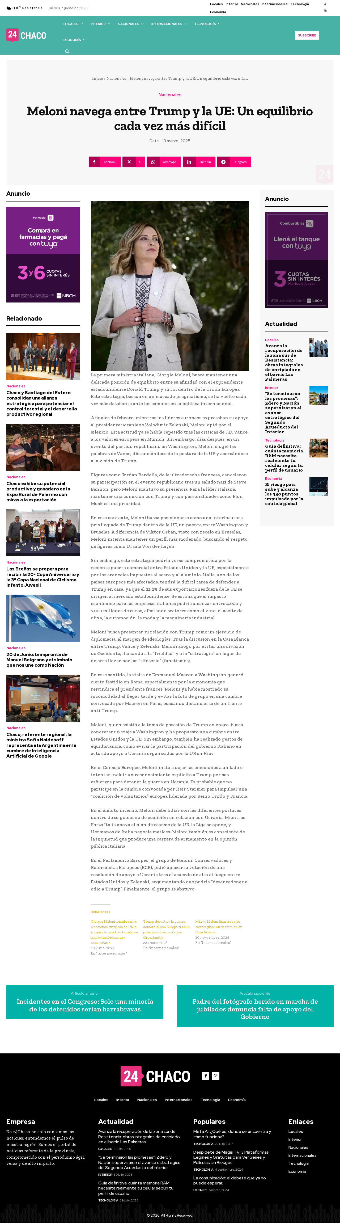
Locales (272, 340)
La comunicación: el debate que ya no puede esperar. (229, 1180)
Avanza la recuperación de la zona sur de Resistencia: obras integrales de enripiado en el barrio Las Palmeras (284, 362)
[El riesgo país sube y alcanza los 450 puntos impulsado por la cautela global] (318, 486)
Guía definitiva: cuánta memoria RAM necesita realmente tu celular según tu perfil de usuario (284, 458)
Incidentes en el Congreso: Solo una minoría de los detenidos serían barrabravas (85, 1005)
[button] (67, 51)
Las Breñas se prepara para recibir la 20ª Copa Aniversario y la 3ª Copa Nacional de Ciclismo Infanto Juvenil (42, 577)
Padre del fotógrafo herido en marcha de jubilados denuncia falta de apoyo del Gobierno (255, 1009)
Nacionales (116, 78)
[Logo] (26, 35)
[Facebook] (325, 5)
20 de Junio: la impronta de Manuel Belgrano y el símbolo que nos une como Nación (39, 660)
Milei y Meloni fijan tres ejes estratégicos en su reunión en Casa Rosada (218, 926)
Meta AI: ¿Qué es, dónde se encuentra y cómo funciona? (232, 1134)
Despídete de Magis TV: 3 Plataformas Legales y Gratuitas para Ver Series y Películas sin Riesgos (231, 1157)
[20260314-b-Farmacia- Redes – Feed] (43, 254)
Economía (273, 478)
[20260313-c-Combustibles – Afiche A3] (296, 260)
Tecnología (274, 440)
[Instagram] (325, 11)
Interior (271, 387)
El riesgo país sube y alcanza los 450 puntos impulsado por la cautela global (284, 493)
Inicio (97, 78)
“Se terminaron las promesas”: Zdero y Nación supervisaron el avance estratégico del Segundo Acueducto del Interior (139, 1162)
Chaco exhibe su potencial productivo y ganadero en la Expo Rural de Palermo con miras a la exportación (38, 492)
